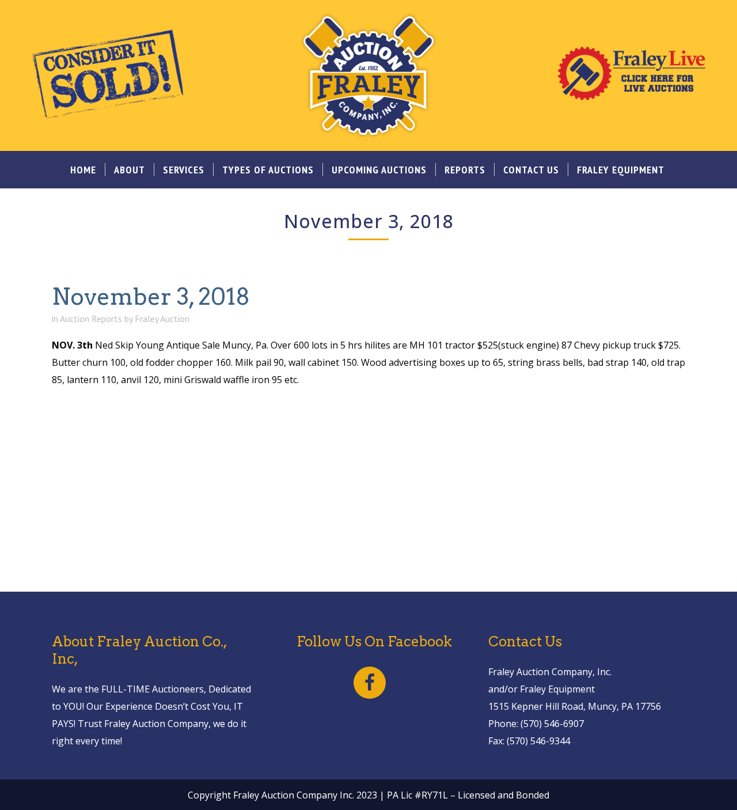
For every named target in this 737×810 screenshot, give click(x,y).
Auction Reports (91, 318)
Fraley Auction (162, 318)
